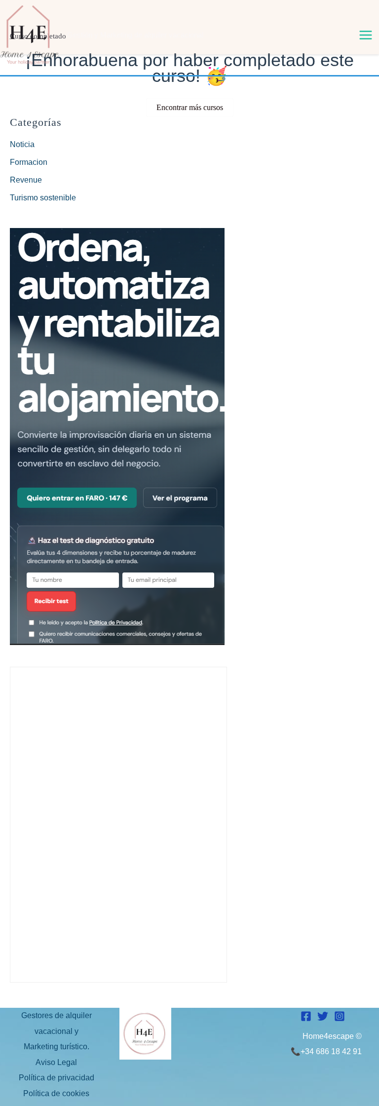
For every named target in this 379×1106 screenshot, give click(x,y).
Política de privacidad (56, 1077)
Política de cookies (56, 1093)
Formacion (28, 162)
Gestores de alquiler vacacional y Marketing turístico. (56, 1031)
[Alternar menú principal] (365, 35)
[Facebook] (306, 1016)
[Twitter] (322, 1016)
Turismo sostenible (43, 197)
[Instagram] (339, 1016)
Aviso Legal (56, 1062)
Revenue (26, 180)
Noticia (22, 144)
